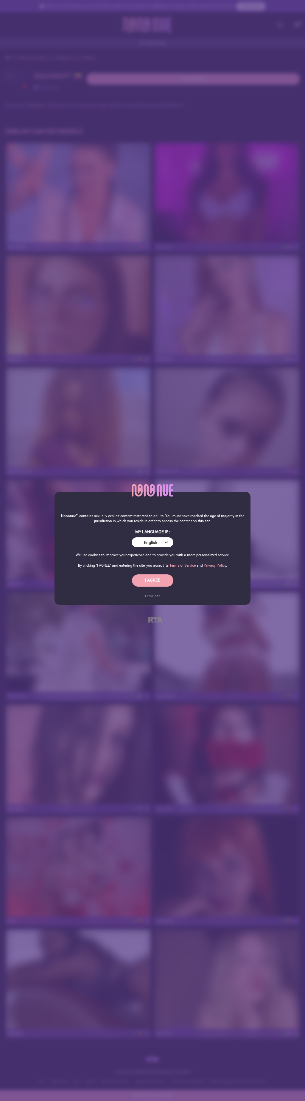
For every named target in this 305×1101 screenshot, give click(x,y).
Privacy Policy (215, 565)
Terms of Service (182, 565)
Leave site (152, 596)
